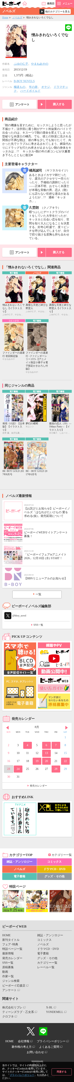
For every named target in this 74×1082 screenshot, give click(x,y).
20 (46, 761)
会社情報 (23, 1041)
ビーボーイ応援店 (13, 985)
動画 (5, 971)
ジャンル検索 (11, 980)
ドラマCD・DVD (54, 869)
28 (55, 768)
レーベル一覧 (45, 967)
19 (37, 761)
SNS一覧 (38, 624)
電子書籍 (19, 876)
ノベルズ (17, 17)
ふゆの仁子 (21, 63)
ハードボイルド (30, 90)
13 (46, 753)
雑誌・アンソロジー (19, 861)
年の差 (33, 86)
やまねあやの (39, 63)
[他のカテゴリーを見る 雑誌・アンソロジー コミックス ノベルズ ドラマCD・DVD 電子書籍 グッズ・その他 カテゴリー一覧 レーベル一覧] (55, 11)
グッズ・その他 (54, 876)
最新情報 (8, 953)
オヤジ (45, 86)
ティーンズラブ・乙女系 (18, 1012)
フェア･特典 (10, 944)
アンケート (22, 104)
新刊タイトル (11, 939)
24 (18, 768)
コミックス (54, 861)
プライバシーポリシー (22, 1075)
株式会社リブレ (12, 1007)
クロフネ (8, 1016)
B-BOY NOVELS (24, 81)
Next (66, 727)
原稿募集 (8, 967)
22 (65, 761)
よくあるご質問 (49, 1046)
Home (5, 17)
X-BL (49, 1007)
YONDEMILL (54, 1012)
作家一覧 (8, 976)
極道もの (19, 86)
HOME (6, 935)
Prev (7, 727)
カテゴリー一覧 (62, 854)
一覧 (38, 594)
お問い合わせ (35, 1052)
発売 (50, 3)
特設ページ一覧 (12, 948)
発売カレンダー (38, 785)
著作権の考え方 (22, 1046)
